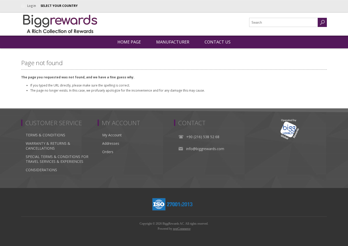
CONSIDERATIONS (41, 169)
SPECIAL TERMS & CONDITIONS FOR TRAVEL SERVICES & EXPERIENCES (57, 159)
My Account (112, 135)
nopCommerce (182, 228)
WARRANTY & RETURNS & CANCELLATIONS (48, 146)
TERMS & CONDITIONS (45, 135)
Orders (107, 151)
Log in (31, 6)
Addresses (110, 143)
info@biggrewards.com (205, 148)
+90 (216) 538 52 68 (202, 136)
